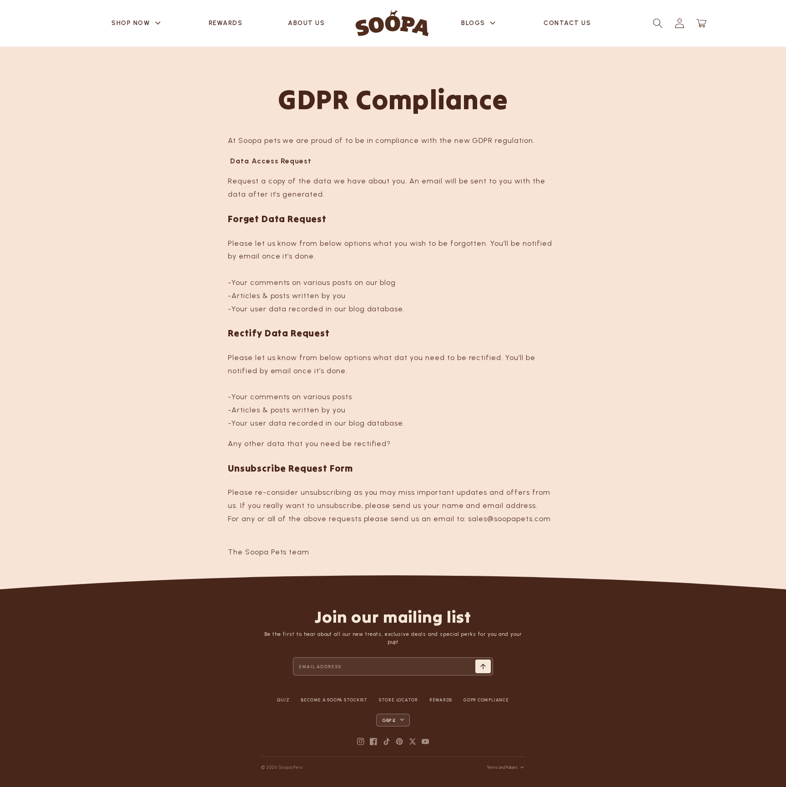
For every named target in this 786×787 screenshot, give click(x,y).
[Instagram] (360, 741)
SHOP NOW (137, 23)
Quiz (283, 699)
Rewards (226, 23)
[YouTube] (425, 741)
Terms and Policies (502, 767)
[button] (658, 23)
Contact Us (567, 23)
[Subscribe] (483, 666)
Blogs (479, 23)
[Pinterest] (399, 741)
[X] (412, 741)
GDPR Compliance (486, 699)
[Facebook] (373, 741)
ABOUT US (306, 23)
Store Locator (398, 699)
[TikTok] (386, 741)
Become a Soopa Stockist (334, 699)
